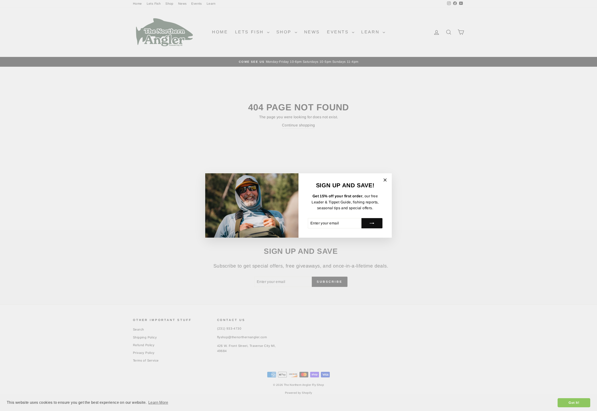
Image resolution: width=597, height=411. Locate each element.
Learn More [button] (158, 402)
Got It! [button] (574, 402)
